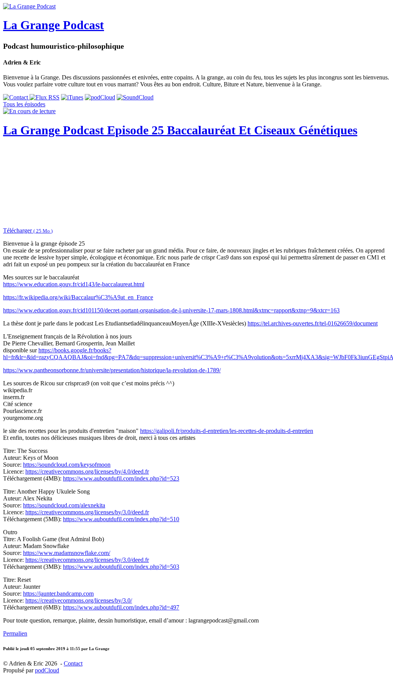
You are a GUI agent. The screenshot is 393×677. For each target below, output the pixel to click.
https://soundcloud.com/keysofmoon (67, 464)
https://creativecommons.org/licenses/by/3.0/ (78, 600)
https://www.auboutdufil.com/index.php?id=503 (121, 566)
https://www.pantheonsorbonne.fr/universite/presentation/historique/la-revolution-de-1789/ (112, 370)
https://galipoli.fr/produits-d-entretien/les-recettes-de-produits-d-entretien (226, 431)
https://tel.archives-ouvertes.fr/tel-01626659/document (313, 323)
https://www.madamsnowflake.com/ (66, 553)
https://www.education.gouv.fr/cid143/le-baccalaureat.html (73, 284)
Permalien (15, 633)
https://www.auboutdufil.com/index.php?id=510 (121, 519)
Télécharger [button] (28, 230)
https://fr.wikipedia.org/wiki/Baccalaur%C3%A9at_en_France (78, 297)
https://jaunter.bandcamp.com (58, 593)
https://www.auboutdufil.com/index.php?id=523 (121, 478)
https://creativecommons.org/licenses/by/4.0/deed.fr (87, 471)
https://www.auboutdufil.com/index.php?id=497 (121, 607)
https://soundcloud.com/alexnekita (64, 505)
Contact (73, 663)
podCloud (47, 670)
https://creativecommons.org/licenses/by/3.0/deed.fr (87, 512)
